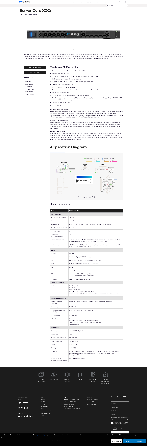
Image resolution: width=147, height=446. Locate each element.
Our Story (43, 399)
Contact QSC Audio (91, 404)
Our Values (43, 404)
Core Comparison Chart (31, 94)
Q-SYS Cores (28, 87)
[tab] (57, 151)
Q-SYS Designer (29, 89)
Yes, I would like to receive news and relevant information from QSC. (120, 424)
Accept (128, 441)
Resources (89, 2)
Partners (104, 2)
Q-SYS (19, 399)
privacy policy (114, 429)
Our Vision (43, 402)
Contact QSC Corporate (92, 399)
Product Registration (69, 404)
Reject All (139, 441)
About (108, 2)
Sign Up (120, 432)
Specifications (35, 72)
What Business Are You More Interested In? (119, 417)
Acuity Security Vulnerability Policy (72, 409)
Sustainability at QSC (46, 413)
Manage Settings (116, 441)
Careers (43, 409)
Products (73, 2)
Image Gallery (28, 92)
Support (96, 2)
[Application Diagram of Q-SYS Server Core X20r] (86, 175)
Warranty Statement (68, 406)
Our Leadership (44, 406)
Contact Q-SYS (90, 402)
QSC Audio (20, 414)
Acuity (42, 415)
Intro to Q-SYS (28, 84)
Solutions (81, 2)
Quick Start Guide (35, 67)
